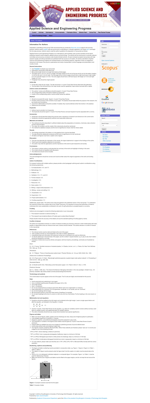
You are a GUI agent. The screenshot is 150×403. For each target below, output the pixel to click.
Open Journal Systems (108, 60)
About (51, 35)
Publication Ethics (72, 32)
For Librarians (106, 151)
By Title (105, 139)
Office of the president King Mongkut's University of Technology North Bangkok (85, 398)
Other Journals (107, 141)
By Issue (105, 135)
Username (104, 44)
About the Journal (76, 47)
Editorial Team (83, 32)
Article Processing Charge (39, 35)
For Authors (39, 40)
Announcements (59, 32)
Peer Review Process (104, 32)
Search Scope (105, 123)
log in (88, 49)
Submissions (49, 32)
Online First (92, 32)
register (46, 49)
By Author (105, 137)
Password (104, 47)
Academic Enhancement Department (47, 398)
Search (103, 118)
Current (34, 32)
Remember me (104, 52)
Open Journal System (42, 396)
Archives (41, 32)
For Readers (106, 147)
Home (32, 40)
